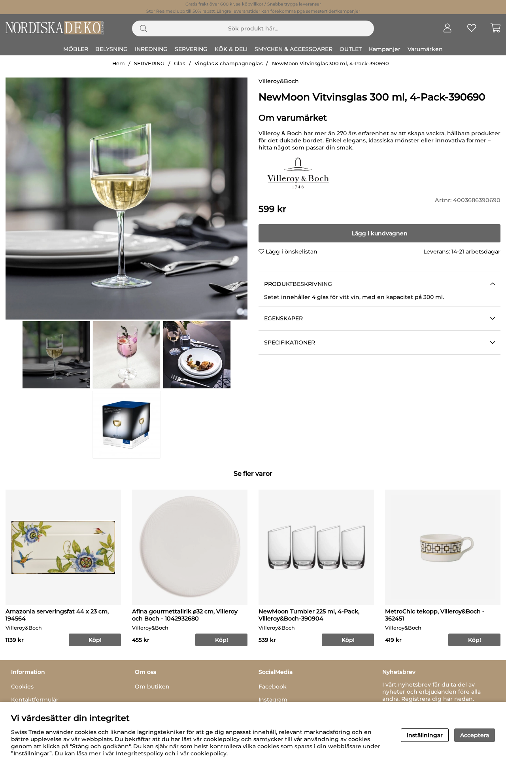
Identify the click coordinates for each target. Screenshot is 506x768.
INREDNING (151, 49)
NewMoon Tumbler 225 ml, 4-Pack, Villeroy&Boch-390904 (309, 615)
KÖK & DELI (231, 49)
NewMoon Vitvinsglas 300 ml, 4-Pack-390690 (330, 63)
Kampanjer (384, 49)
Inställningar (425, 735)
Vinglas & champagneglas (228, 63)
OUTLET (351, 49)
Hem (118, 63)
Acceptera (474, 735)
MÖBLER (75, 49)
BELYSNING (111, 49)
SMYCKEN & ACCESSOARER (293, 49)
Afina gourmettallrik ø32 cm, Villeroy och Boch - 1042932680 (185, 615)
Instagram (273, 699)
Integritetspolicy (139, 753)
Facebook (273, 686)
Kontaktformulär (35, 699)
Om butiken (152, 686)
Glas (179, 63)
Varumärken (425, 49)
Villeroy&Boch (279, 81)
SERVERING (191, 49)
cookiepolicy (209, 753)
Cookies (22, 686)
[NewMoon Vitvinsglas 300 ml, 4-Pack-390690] (56, 355)
